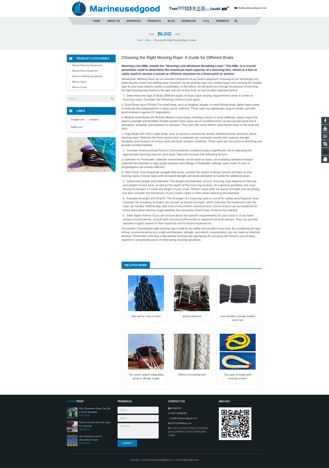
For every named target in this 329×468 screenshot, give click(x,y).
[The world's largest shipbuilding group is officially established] (146, 352)
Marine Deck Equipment (85, 70)
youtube (93, 119)
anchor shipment (191, 316)
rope (150, 79)
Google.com (77, 119)
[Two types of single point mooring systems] (238, 352)
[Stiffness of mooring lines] (192, 352)
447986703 (175, 408)
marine (174, 219)
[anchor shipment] (192, 293)
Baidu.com (77, 127)
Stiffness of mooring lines (192, 374)
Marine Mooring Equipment (87, 65)
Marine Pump (79, 87)
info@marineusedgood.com (183, 418)
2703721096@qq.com (181, 423)
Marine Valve (79, 81)
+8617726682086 (178, 413)
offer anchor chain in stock (146, 316)
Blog (165, 33)
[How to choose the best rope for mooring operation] (72, 431)
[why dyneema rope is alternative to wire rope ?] (72, 445)
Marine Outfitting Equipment (87, 76)
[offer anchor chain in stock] (146, 293)
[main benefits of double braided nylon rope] (238, 293)
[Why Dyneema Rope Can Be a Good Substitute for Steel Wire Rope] (72, 417)
